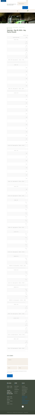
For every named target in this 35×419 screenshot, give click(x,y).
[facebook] (23, 407)
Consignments (16, 389)
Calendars (16, 387)
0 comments (16, 27)
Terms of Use (21, 412)
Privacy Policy (26, 412)
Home (10, 19)
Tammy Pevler (10, 27)
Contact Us (16, 391)
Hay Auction (10, 28)
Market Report (16, 386)
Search (25, 7)
